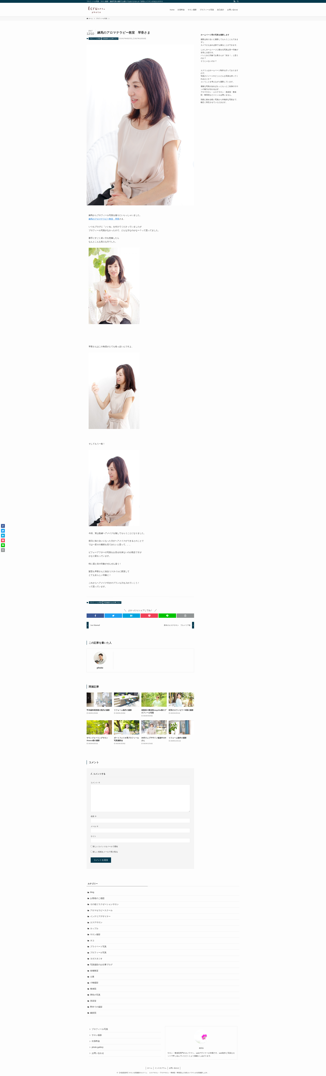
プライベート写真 (98, 946)
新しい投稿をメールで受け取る (105, 852)
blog (92, 892)
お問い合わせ (98, 1053)
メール (94, 826)
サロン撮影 (95, 934)
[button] (95, 615)
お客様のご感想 (97, 898)
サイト (93, 836)
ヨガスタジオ (96, 959)
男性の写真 (95, 995)
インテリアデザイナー (100, 916)
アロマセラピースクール (101, 910)
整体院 (93, 989)
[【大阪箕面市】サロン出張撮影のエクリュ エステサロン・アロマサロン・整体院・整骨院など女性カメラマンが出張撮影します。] (96, 9)
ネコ (92, 940)
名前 (94, 816)
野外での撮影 (96, 1007)
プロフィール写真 (95, 38)
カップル (94, 928)
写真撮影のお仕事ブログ (110, 38)
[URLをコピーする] (185, 615)
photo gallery (97, 1047)
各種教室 (94, 971)
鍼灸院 (93, 1013)
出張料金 (96, 1041)
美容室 (93, 1001)
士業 (92, 977)
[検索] (237, 1)
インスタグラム (160, 1068)
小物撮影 (94, 983)
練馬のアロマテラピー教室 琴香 (104, 219)
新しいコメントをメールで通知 (105, 846)
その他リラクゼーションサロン (104, 904)
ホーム (149, 1068)
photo (100, 668)
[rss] (234, 1)
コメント (95, 783)
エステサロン (96, 922)
